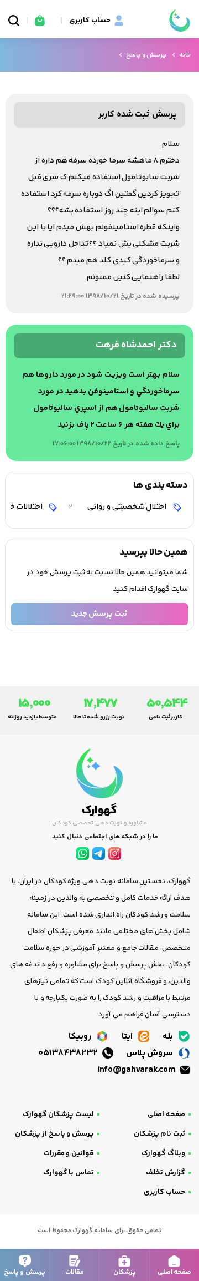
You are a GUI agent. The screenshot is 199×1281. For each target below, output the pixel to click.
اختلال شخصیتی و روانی (118, 506)
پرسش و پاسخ (146, 55)
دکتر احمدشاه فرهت (136, 345)
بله (169, 1037)
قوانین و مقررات (69, 1153)
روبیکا (81, 1037)
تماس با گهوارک (68, 1172)
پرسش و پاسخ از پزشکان (54, 1134)
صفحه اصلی (166, 1114)
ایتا (128, 1037)
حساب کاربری (164, 1192)
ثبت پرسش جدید (99, 613)
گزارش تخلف (165, 1172)
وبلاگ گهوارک (163, 1153)
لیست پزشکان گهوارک (58, 1114)
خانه (185, 55)
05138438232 (69, 1053)
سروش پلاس (150, 1053)
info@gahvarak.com (137, 1070)
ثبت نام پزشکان (159, 1134)
